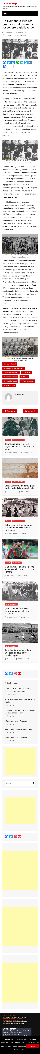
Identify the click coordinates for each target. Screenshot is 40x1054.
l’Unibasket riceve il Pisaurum (16, 721)
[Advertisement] (20, 761)
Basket (8, 521)
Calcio (8, 440)
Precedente (11, 411)
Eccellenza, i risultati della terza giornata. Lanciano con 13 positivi (20, 711)
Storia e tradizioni (20, 35)
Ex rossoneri (8, 35)
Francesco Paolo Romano (14, 368)
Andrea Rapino (12, 452)
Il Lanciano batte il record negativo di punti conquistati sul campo (19, 446)
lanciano (27, 372)
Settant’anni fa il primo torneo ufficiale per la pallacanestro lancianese (19, 527)
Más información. (20, 1050)
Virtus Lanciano (28, 381)
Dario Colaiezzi (10, 364)
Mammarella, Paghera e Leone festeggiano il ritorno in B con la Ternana (19, 569)
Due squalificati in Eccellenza (16, 737)
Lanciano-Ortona (11, 377)
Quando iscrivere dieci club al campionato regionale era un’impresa (18, 611)
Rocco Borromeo (11, 381)
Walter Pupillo (10, 385)
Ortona (25, 377)
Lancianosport (11, 3)
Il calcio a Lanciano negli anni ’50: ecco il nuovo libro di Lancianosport (18, 652)
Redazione (8, 32)
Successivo (29, 411)
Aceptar (33, 1046)
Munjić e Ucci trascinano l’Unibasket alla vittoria (20, 700)
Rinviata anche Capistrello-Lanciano (18, 729)
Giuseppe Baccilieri (11, 372)
